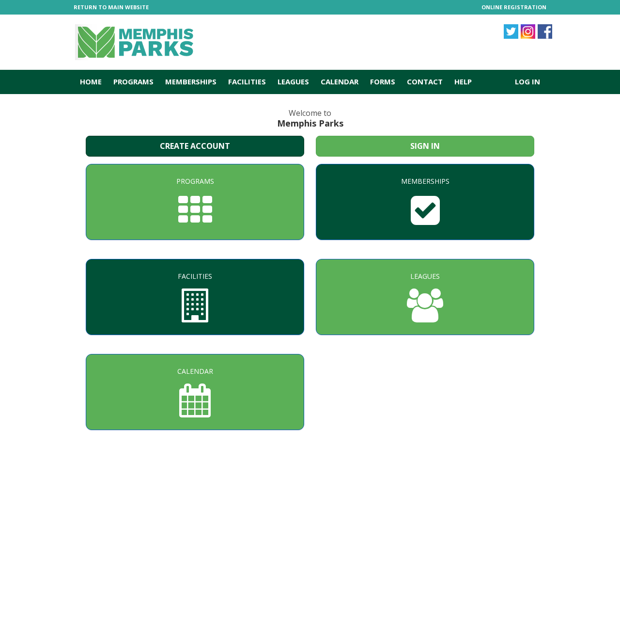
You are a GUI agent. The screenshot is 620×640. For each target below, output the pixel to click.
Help (463, 81)
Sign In (425, 146)
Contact (425, 81)
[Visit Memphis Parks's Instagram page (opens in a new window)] (511, 31)
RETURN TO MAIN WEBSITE (111, 7)
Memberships (191, 81)
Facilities (247, 81)
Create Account (195, 146)
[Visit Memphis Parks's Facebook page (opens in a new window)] (545, 31)
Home (91, 81)
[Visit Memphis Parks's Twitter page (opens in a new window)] (528, 31)
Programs (133, 81)
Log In (527, 81)
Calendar (339, 81)
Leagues (293, 81)
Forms (382, 81)
